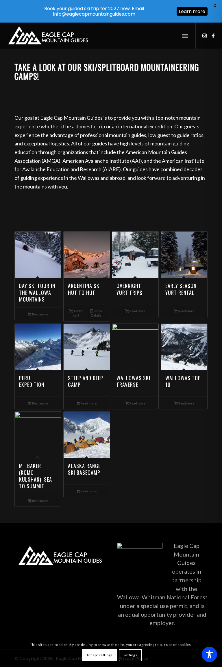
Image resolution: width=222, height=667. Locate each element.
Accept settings (99, 655)
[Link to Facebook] (213, 35)
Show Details (96, 313)
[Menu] (185, 35)
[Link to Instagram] (204, 35)
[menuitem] (185, 35)
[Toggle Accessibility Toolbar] (209, 654)
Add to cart (78, 313)
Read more (40, 314)
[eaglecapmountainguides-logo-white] (47, 36)
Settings (130, 655)
